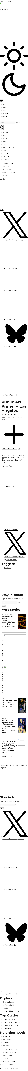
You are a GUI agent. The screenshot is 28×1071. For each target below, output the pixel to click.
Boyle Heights (7, 1042)
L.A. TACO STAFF (10, 415)
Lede (20, 1068)
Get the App (6, 169)
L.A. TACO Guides (8, 1005)
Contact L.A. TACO (9, 1052)
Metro (4, 150)
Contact (5, 175)
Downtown (6, 1036)
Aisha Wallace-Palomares (6, 627)
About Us (5, 156)
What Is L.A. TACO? (9, 1061)
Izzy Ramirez (4, 755)
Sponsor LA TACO (8, 172)
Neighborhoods (8, 147)
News (4, 107)
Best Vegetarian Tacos (10, 1025)
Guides (5, 132)
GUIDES (5, 116)
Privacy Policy (7, 1058)
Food (4, 104)
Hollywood (6, 1045)
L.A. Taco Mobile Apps (10, 1011)
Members (5, 159)
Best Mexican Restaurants (11, 1022)
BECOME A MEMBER (9, 1049)
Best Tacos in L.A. (8, 1019)
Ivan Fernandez (5, 705)
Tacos (4, 138)
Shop (4, 110)
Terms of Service (8, 1055)
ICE (3, 144)
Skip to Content (5, 1)
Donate (5, 113)
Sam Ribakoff (4, 731)
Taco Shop (6, 153)
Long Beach (6, 1039)
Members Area (7, 163)
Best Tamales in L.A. (9, 1028)
